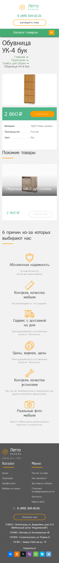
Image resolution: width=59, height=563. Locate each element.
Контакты (37, 496)
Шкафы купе (8, 483)
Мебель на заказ (11, 488)
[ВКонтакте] (10, 554)
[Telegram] (48, 554)
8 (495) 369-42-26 (29, 15)
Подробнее (40, 214)
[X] (23, 554)
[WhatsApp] (36, 554)
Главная (19, 57)
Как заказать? (39, 478)
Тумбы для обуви (14, 63)
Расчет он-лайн (40, 473)
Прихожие (18, 60)
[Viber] (29, 554)
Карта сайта (38, 501)
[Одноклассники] (17, 554)
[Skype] (42, 554)
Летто (33, 7)
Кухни (5, 473)
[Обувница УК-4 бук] (29, 89)
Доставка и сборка (42, 483)
